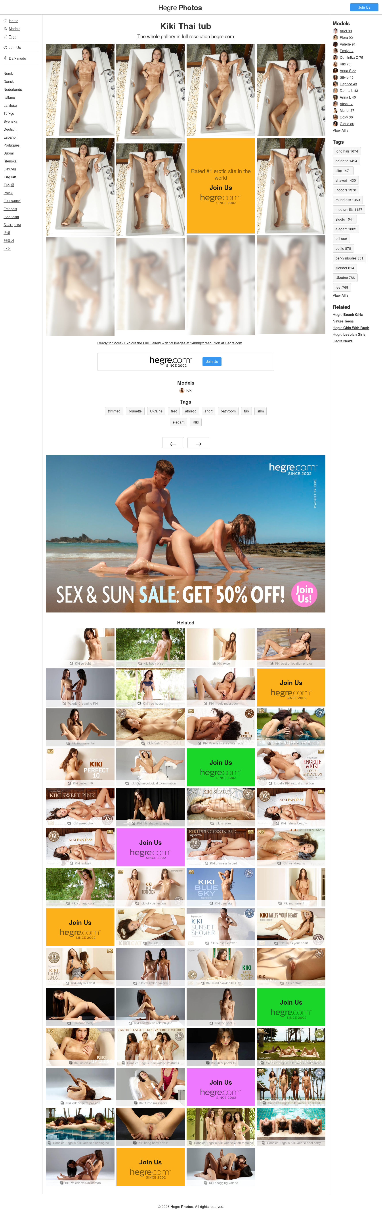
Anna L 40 (348, 97)
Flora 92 (346, 37)
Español (10, 137)
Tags (12, 36)
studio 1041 (345, 219)
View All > (341, 130)
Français (10, 208)
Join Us (364, 7)
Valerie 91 (348, 44)
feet (174, 411)
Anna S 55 (348, 70)
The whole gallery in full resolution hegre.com (185, 36)
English (10, 176)
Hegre (180, 7)
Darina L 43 (349, 90)
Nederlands (13, 89)
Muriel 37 (347, 110)
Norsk (8, 73)
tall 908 (341, 238)
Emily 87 (346, 50)
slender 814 (345, 267)
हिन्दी (7, 232)
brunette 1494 (346, 160)
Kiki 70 (345, 64)
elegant (178, 422)
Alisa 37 (346, 103)
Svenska (10, 121)
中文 (7, 248)
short (208, 411)
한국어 (9, 240)
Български (12, 224)
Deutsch (10, 129)
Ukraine (156, 411)
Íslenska (10, 161)
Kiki (189, 390)
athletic (190, 411)
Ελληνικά (12, 200)
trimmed (114, 411)
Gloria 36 (347, 123)
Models (14, 28)
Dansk (9, 81)
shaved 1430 (346, 180)
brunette (135, 411)
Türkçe (9, 113)
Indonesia (11, 216)
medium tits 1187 (349, 209)
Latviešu (10, 105)
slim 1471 (343, 170)
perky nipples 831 (349, 258)
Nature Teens (343, 321)
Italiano (9, 97)
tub (246, 411)
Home (13, 20)
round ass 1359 (348, 199)
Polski (8, 192)
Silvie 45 (346, 77)
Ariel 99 (346, 30)
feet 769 (342, 287)
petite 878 (343, 248)
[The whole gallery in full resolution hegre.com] (221, 285)
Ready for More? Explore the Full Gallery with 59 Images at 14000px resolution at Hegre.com (169, 342)
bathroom (228, 411)
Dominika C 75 (351, 57)
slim (260, 411)
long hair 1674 (347, 151)
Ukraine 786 (345, 277)
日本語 (9, 184)
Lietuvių (10, 169)
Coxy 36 (346, 117)
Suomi (9, 153)
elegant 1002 (346, 228)
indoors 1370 (346, 190)
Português (12, 145)
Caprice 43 (348, 83)
